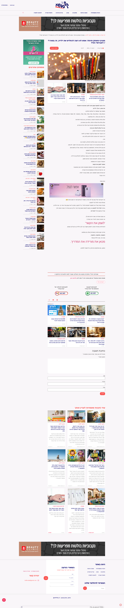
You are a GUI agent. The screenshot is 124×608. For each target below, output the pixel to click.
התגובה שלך (101, 357)
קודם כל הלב (96, 35)
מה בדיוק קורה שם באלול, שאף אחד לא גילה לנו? (77, 341)
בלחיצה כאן (73, 278)
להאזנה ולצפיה (38, 12)
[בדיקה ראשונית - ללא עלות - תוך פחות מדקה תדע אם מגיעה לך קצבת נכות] (96, 332)
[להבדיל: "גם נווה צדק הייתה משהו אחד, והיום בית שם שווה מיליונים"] (76, 88)
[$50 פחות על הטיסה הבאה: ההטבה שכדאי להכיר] (57, 310)
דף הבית (103, 35)
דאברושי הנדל (101, 282)
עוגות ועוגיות (33, 71)
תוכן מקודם (91, 532)
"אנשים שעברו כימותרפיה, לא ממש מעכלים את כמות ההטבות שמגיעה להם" (96, 320)
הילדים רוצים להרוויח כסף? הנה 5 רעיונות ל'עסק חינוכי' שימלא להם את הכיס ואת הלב (57, 429)
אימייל (103, 381)
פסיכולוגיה (33, 80)
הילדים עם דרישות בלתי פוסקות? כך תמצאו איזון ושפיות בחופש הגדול (58, 466)
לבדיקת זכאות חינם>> (58, 506)
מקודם (83, 94)
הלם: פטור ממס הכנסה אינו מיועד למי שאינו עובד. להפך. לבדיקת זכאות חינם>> (57, 96)
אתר (104, 387)
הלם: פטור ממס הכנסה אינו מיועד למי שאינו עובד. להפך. (56, 509)
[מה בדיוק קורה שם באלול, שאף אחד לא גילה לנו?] (76, 332)
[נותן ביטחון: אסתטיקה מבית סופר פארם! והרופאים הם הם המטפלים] (96, 88)
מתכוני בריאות (32, 152)
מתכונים (75, 12)
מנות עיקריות (33, 108)
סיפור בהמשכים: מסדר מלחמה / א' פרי (30, 98)
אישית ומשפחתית (95, 12)
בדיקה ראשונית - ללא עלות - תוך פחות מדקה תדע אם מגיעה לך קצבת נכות (96, 342)
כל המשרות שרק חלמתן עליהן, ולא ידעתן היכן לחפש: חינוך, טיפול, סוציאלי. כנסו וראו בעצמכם (97, 516)
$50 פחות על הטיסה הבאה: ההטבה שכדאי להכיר (58, 319)
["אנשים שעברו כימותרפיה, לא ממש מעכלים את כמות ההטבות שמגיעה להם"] (96, 310)
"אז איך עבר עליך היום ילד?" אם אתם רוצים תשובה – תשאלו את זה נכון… (96, 428)
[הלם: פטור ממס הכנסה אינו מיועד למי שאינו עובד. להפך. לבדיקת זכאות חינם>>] (57, 88)
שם (104, 376)
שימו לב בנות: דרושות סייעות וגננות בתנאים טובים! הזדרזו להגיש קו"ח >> (77, 320)
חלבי (34, 134)
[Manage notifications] (120, 605)
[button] (57, 299)
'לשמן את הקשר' (95, 223)
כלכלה (34, 89)
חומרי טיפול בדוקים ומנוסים (97, 94)
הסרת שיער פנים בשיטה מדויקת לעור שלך (77, 509)
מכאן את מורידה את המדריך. (87, 241)
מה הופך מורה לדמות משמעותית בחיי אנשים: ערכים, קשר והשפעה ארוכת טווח (77, 429)
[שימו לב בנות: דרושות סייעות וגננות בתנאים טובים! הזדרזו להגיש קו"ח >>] (76, 310)
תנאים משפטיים (35, 571)
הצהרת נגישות (26, 571)
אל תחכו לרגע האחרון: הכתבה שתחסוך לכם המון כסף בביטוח (57, 341)
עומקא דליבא (32, 117)
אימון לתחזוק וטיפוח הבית (30, 125)
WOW (83, 338)
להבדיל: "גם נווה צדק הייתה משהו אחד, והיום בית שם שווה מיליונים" (77, 98)
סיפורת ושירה (48, 12)
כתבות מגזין (33, 225)
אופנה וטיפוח (84, 12)
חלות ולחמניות (32, 188)
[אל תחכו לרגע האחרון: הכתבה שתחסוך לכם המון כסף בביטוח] (57, 332)
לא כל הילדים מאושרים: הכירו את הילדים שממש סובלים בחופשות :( (76, 466)
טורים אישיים (59, 12)
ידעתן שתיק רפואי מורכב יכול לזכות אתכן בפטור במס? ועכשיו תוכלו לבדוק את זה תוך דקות (56, 514)
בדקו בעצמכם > (61, 338)
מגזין (67, 12)
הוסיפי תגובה (54, 48)
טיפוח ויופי (33, 161)
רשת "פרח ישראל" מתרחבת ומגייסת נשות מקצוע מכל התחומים (96, 466)
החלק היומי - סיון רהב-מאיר (30, 179)
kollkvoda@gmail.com (31, 580)
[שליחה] (84, 588)
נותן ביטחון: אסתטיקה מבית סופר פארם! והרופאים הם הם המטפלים (96, 98)
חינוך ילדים (88, 35)
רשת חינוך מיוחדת (80, 316)
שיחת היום (33, 169)
